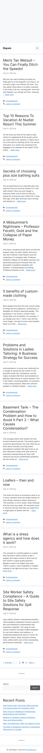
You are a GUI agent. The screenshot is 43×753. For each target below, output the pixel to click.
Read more (9, 95)
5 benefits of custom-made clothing (21, 293)
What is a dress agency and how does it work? (21, 538)
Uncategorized (12, 101)
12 (20, 663)
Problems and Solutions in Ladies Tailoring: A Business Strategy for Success (20, 351)
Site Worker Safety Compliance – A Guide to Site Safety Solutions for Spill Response (21, 600)
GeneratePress (31, 750)
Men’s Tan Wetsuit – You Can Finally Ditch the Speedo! (20, 64)
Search (6, 684)
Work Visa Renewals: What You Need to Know (21, 724)
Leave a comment (13, 104)
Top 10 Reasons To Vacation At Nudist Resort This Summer (19, 120)
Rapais (7, 48)
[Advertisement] (21, 21)
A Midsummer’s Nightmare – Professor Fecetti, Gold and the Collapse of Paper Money (21, 230)
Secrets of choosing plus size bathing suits (21, 173)
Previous (7, 663)
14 (26, 663)
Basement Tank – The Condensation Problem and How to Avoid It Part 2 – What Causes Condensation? (21, 417)
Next (32, 663)
